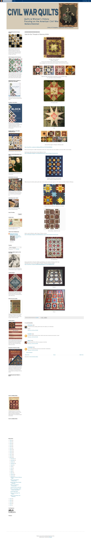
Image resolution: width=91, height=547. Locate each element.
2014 (11, 498)
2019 (11, 451)
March (12, 472)
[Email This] (41, 317)
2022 (11, 446)
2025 (11, 441)
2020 (11, 449)
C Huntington (30, 347)
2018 (11, 452)
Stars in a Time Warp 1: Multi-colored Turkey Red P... (16, 489)
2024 (11, 443)
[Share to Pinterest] (46, 317)
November (13, 460)
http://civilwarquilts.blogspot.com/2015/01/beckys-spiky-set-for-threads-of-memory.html (41, 234)
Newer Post (27, 354)
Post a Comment (29, 352)
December (13, 458)
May (11, 469)
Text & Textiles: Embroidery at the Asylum (18, 236)
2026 (11, 440)
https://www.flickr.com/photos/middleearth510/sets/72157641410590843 (38, 147)
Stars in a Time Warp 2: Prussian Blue (15, 485)
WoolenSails (30, 325)
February (12, 474)
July (11, 466)
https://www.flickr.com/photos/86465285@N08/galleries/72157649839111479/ (39, 264)
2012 (11, 501)
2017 (11, 454)
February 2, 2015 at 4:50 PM (33, 350)
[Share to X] (44, 317)
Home (54, 354)
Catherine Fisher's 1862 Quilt (16, 487)
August (12, 465)
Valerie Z (29, 340)
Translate (17, 249)
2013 (11, 500)
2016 (11, 455)
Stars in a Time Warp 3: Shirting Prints (15, 480)
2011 (11, 503)
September (13, 463)
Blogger (50, 537)
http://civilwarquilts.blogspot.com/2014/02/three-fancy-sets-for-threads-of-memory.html (41, 153)
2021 (11, 448)
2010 (11, 505)
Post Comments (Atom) (34, 356)
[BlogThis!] (42, 317)
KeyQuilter (30, 333)
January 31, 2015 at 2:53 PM (33, 330)
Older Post (81, 354)
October (12, 461)
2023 (11, 445)
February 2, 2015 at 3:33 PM (33, 343)
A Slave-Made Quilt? (14, 491)
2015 (11, 457)
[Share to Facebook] (45, 317)
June (12, 468)
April (12, 471)
